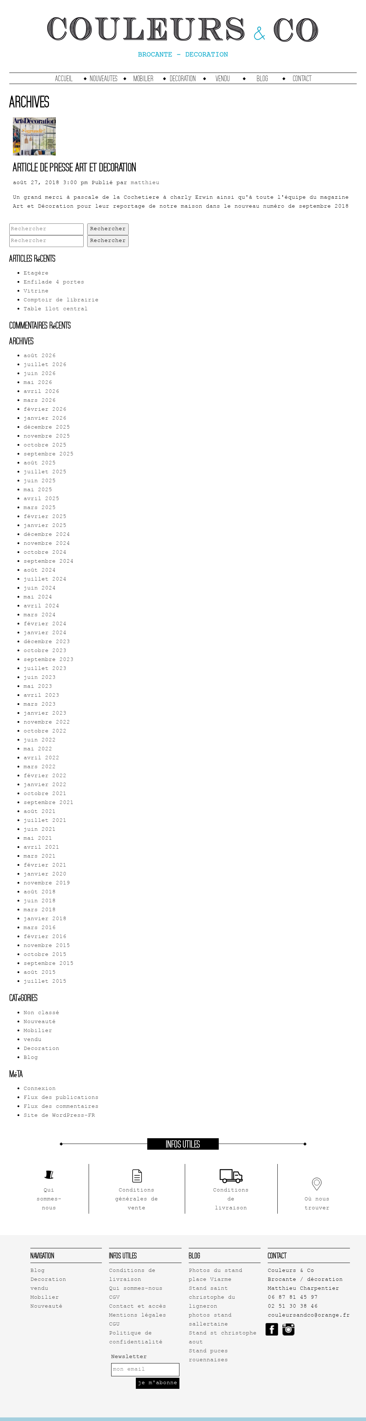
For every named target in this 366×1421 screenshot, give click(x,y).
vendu (223, 78)
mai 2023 (38, 687)
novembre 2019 (47, 883)
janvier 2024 (45, 633)
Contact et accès (137, 1307)
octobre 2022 (45, 731)
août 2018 (40, 892)
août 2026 (40, 356)
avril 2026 (41, 392)
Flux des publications (61, 1098)
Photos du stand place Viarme (215, 1275)
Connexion (40, 1089)
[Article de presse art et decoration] (34, 151)
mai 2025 (38, 490)
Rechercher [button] (108, 229)
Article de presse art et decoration (74, 167)
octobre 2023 (45, 651)
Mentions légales (137, 1316)
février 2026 (45, 410)
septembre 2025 (49, 454)
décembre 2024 (47, 535)
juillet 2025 (45, 472)
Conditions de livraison (132, 1275)
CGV (114, 1298)
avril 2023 (41, 696)
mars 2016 (40, 928)
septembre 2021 (49, 803)
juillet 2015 (45, 982)
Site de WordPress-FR (59, 1116)
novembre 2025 (47, 436)
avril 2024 (41, 606)
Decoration (183, 78)
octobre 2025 (45, 445)
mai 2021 (38, 839)
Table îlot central (56, 309)
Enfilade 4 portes (54, 282)
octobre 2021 (45, 794)
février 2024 (45, 624)
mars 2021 (40, 857)
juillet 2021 (45, 821)
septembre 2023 (49, 660)
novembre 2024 (47, 544)
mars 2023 (40, 705)
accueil (64, 78)
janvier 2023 (45, 714)
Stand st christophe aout (223, 1338)
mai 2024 (38, 597)
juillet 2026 (45, 365)
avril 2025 (41, 499)
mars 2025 (40, 508)
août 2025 (40, 463)
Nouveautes (104, 78)
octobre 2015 (45, 955)
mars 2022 (40, 767)
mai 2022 (38, 749)
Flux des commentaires (61, 1107)
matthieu (145, 183)
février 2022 (45, 776)
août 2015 (40, 973)
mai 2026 (38, 383)
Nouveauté (40, 1022)
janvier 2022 (45, 785)
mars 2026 (40, 401)
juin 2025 (40, 481)
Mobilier (143, 78)
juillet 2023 (45, 669)
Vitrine (36, 291)
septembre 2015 (49, 964)
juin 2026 (40, 374)
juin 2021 (40, 830)
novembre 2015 (47, 946)
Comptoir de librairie (61, 300)
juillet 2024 (45, 579)
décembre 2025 (47, 428)
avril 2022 (41, 758)
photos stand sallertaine (210, 1320)
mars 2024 (40, 615)
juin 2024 (40, 588)
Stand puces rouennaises (208, 1356)
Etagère (36, 273)
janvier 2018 (45, 919)
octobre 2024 (45, 553)
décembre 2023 (47, 642)
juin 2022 (40, 740)
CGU (114, 1324)
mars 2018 (40, 910)
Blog (262, 78)
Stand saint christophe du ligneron (212, 1298)
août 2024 (40, 571)
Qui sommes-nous (136, 1289)
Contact (302, 78)
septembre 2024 (49, 562)
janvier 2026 (45, 419)
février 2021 (45, 865)
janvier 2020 (45, 874)
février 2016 (45, 937)
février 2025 (45, 517)
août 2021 (40, 812)
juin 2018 (40, 901)
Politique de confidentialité (136, 1338)
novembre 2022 (47, 722)
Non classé (41, 1013)
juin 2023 (40, 678)
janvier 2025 (45, 526)
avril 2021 (41, 848)
